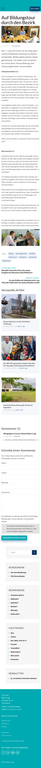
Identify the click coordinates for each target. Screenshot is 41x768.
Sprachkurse (32, 257)
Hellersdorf (15, 614)
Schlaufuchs (22, 257)
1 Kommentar (15, 46)
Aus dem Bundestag (18, 572)
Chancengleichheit (21, 253)
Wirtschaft (15, 656)
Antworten (17, 436)
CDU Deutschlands (18, 576)
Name (3, 463)
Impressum (5, 724)
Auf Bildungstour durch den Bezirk (18, 20)
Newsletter (5, 732)
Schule (13, 637)
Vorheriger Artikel (9, 268)
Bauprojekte (15, 652)
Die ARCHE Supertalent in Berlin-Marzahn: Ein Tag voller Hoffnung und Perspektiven (19, 364)
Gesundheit (15, 648)
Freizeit (14, 644)
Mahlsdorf (15, 599)
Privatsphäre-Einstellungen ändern (13, 741)
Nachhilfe (32, 253)
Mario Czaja (21, 326)
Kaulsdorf (14, 603)
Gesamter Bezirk (17, 595)
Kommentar (5, 492)
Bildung (11, 253)
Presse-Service (6, 735)
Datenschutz (5, 721)
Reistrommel (13, 257)
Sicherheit (15, 659)
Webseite (4, 483)
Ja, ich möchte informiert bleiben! (24, 678)
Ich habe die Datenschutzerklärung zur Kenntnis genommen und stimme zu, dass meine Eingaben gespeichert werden (22, 528)
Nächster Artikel (32, 278)
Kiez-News (35, 8)
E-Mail (3, 473)
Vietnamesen (6, 261)
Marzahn (14, 610)
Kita (12, 633)
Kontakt (4, 727)
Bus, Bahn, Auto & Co (19, 641)
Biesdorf (14, 606)
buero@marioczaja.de (14, 709)
